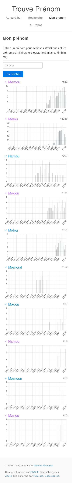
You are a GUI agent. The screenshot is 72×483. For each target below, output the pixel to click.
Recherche (35, 18)
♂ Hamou (12, 156)
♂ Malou (11, 230)
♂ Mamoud (13, 267)
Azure (8, 475)
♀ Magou (12, 193)
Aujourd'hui (13, 18)
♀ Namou (12, 341)
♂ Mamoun (13, 378)
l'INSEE (34, 472)
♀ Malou (11, 119)
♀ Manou (12, 415)
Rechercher (13, 74)
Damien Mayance (43, 465)
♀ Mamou (12, 82)
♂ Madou (12, 304)
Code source (52, 475)
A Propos (36, 25)
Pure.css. (38, 475)
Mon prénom (57, 18)
